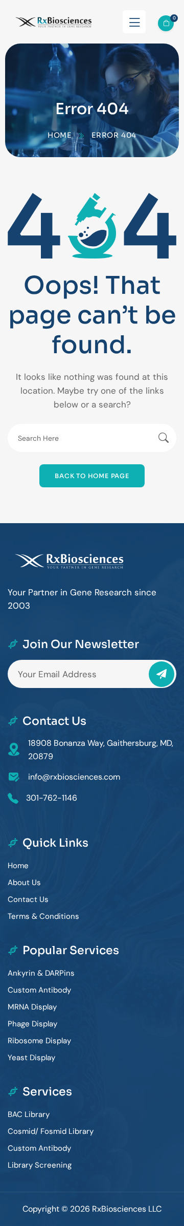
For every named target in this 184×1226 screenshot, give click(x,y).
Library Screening (40, 1165)
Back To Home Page (92, 476)
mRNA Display (32, 1007)
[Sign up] (161, 674)
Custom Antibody (39, 990)
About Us (24, 882)
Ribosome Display (39, 1041)
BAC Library (29, 1114)
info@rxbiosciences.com (74, 776)
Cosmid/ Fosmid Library (51, 1131)
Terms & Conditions (43, 916)
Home (60, 135)
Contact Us (28, 899)
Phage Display (32, 1024)
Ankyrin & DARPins (41, 973)
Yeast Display (31, 1057)
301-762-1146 (51, 797)
